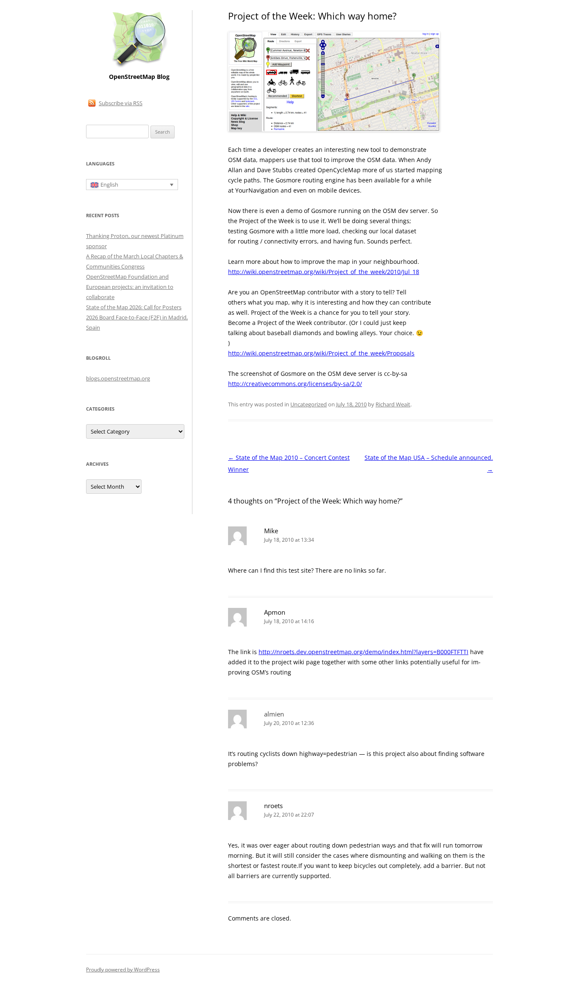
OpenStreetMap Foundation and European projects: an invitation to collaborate (129, 287)
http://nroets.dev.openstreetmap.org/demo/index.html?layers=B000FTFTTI (363, 652)
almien (274, 714)
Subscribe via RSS (120, 103)
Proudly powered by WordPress (123, 969)
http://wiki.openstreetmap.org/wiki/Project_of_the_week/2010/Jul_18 (323, 272)
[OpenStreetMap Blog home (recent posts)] (139, 67)
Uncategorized (308, 404)
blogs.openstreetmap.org (118, 378)
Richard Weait (393, 404)
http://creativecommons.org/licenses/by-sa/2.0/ (295, 384)
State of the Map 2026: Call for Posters (133, 307)
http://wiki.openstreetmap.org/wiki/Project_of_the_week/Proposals (321, 353)
